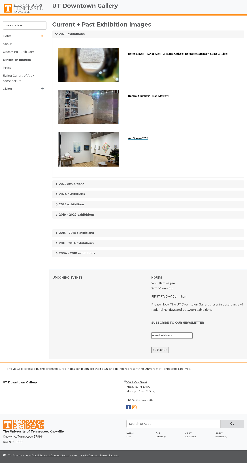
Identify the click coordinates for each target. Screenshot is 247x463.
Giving (7, 88)
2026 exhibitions (71, 34)
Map (128, 436)
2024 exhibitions (71, 194)
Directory (161, 436)
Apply (188, 432)
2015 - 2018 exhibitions (76, 233)
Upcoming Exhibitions (18, 51)
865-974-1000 (13, 442)
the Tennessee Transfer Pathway (102, 455)
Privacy (219, 432)
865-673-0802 (144, 399)
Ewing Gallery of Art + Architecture (18, 78)
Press (7, 67)
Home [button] (7, 36)
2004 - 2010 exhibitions (76, 253)
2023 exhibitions (71, 204)
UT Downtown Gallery (85, 5)
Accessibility (221, 436)
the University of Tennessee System (51, 455)
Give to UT (190, 436)
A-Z (158, 432)
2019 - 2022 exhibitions (76, 214)
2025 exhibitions (71, 184)
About (7, 43)
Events (129, 432)
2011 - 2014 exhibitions (76, 243)
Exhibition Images (17, 59)
